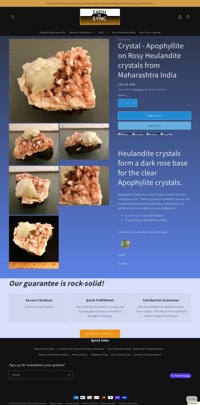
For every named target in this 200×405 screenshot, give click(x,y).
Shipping (138, 89)
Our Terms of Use (121, 354)
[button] (13, 17)
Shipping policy (108, 403)
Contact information (128, 403)
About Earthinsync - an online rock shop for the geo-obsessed (69, 348)
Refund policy (56, 403)
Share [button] (124, 263)
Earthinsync (21, 403)
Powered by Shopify (37, 403)
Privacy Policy (79, 354)
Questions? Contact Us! (100, 333)
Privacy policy (72, 403)
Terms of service (90, 403)
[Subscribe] (68, 375)
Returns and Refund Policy (54, 354)
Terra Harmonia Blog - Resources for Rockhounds (135, 348)
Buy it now (154, 125)
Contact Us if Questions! (147, 354)
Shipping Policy (99, 354)
